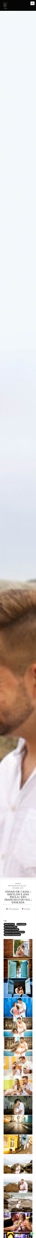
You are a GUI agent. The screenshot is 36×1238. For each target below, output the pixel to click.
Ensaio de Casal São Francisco (14, 932)
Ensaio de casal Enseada (12, 934)
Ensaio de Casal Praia (11, 929)
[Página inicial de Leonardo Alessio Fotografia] (5, 5)
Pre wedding (21, 924)
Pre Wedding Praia (10, 927)
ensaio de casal (9, 924)
